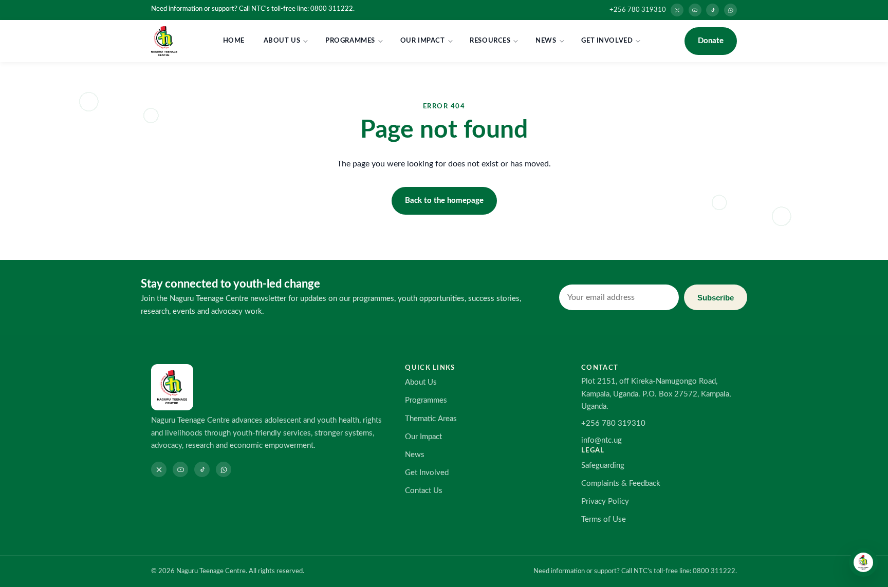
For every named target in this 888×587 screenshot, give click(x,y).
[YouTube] (695, 10)
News (545, 40)
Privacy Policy (605, 501)
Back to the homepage (444, 200)
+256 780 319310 (637, 9)
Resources (490, 40)
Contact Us (423, 491)
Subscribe (715, 297)
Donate (711, 41)
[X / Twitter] (677, 10)
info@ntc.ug (601, 440)
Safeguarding (602, 465)
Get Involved (607, 40)
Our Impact (422, 40)
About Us (282, 40)
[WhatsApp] (730, 10)
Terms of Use (603, 519)
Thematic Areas (431, 419)
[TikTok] (712, 10)
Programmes (350, 40)
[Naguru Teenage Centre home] (164, 41)
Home (234, 40)
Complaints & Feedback (620, 483)
